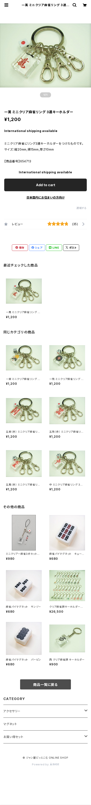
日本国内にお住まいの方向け (45, 197)
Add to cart (45, 185)
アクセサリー (12, 711)
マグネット (10, 724)
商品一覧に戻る (45, 684)
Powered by (41, 764)
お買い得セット (13, 737)
